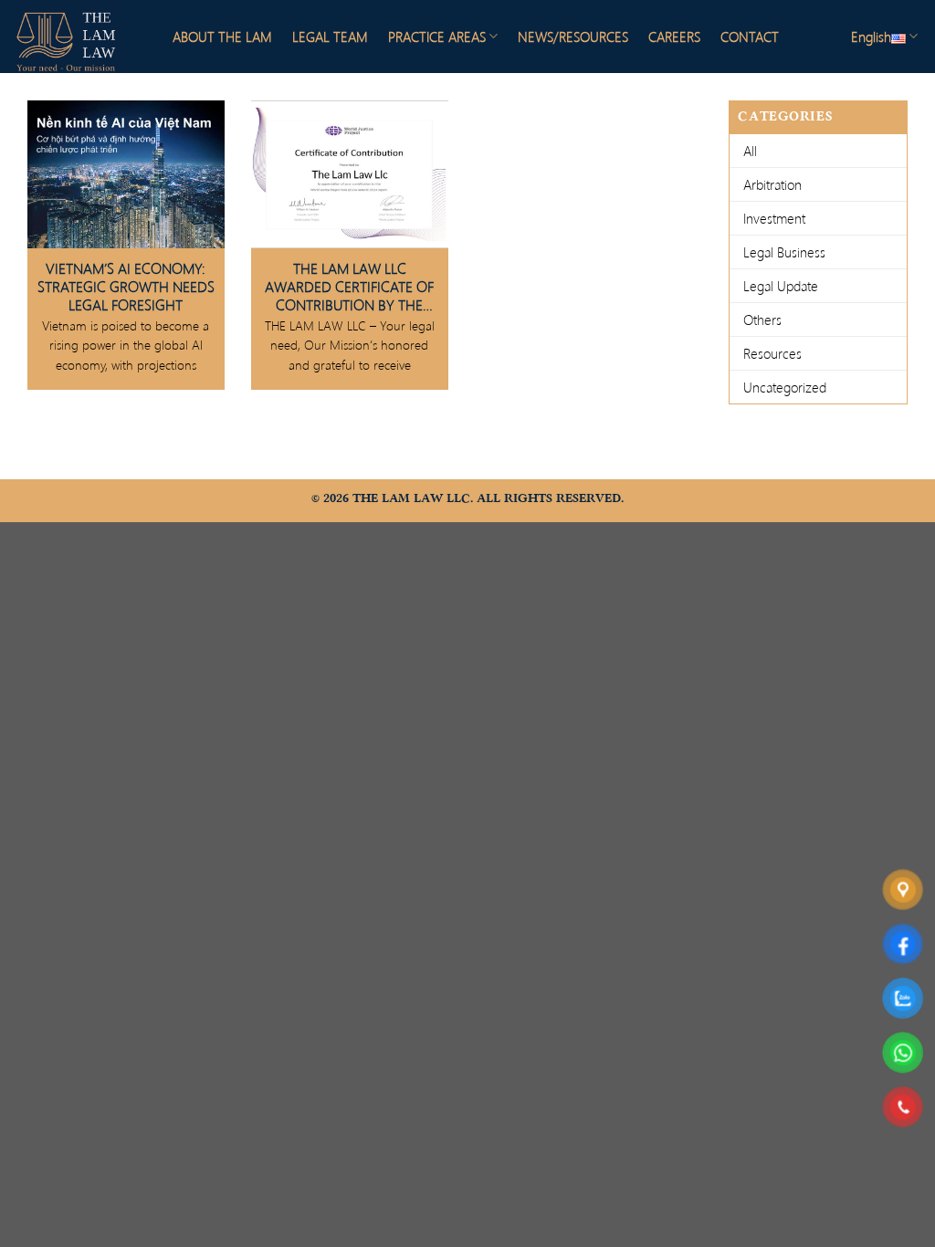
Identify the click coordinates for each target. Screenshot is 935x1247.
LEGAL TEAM (330, 36)
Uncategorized (784, 387)
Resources (772, 353)
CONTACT (749, 36)
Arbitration (772, 184)
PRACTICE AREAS (437, 36)
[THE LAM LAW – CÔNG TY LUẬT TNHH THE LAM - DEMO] (78, 36)
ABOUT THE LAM (222, 36)
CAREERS (674, 36)
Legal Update (780, 286)
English (871, 36)
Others (762, 319)
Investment (774, 218)
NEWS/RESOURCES (573, 36)
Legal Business (784, 252)
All (750, 150)
